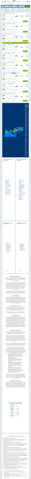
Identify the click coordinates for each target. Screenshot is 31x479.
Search (28, 6)
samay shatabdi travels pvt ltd (8, 246)
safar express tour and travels (8, 248)
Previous (1, 9)
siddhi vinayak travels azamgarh (22, 246)
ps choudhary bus (22, 250)
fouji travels (21, 247)
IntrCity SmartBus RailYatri (8, 244)
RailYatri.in (5, 450)
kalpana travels (8, 249)
